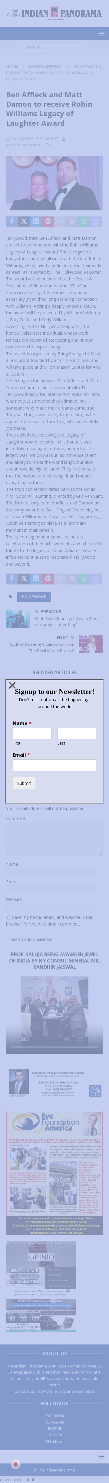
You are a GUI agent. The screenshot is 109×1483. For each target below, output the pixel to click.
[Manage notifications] (16, 1464)
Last (61, 743)
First (16, 743)
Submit (24, 783)
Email (21, 755)
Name (22, 723)
